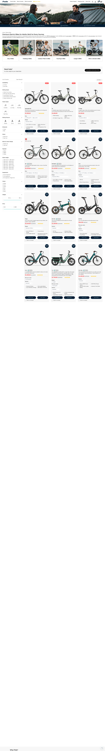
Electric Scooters (20, 1)
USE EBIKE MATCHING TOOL (93, 70)
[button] (41, 113)
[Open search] (92, 1)
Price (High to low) (97, 85)
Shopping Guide (81, 1)
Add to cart (30, 237)
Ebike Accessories (28, 1)
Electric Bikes (13, 1)
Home (3, 32)
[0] (98, 2)
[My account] (95, 1)
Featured (95, 82)
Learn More (42, 237)
